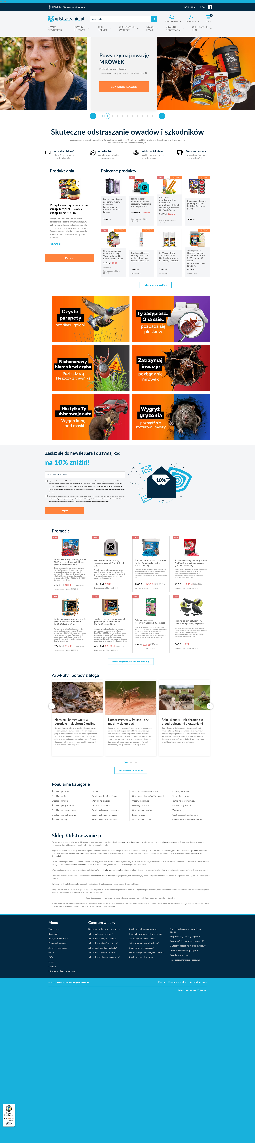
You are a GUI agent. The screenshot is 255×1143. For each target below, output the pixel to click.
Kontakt (52, 966)
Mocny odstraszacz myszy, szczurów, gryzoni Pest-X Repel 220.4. (109, 563)
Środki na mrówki (60, 800)
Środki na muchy (59, 819)
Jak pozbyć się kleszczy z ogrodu (185, 936)
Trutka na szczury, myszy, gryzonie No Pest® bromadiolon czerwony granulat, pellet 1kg (191, 563)
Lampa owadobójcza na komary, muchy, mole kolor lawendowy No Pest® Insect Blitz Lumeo (112, 206)
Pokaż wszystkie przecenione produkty (130, 661)
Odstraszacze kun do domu (185, 814)
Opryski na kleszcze (101, 800)
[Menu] (13, 1105)
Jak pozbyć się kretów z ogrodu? (103, 943)
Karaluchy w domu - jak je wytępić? (145, 933)
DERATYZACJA (173, 28)
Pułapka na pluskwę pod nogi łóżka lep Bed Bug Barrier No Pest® (196, 205)
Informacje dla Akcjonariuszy (61, 971)
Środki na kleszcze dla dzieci (105, 819)
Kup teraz (69, 258)
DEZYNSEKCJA (55, 28)
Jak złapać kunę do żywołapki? (102, 947)
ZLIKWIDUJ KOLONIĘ (78, 87)
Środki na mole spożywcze (64, 810)
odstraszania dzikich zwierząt (103, 875)
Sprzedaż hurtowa (198, 982)
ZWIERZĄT (127, 28)
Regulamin (53, 933)
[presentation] (93, 116)
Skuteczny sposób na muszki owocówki (188, 945)
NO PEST (96, 791)
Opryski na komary (101, 805)
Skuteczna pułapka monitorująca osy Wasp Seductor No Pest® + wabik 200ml (113, 254)
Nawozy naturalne (180, 791)
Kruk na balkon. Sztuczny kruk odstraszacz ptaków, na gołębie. (190, 622)
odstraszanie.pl (66, 19)
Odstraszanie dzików (142, 819)
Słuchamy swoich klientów (74, 7)
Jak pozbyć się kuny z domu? (101, 952)
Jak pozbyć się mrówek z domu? (144, 943)
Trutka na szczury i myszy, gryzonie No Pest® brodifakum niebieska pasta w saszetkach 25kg (70, 562)
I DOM (150, 28)
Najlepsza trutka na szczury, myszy (104, 929)
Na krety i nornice (140, 805)
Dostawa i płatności (57, 943)
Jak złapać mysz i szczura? (100, 933)
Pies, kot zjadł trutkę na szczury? (185, 959)
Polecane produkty (177, 982)
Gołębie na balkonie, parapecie (184, 950)
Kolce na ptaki (138, 814)
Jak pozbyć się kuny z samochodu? (104, 957)
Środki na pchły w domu (63, 805)
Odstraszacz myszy (141, 800)
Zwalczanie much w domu (141, 957)
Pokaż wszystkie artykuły (131, 770)
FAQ (50, 957)
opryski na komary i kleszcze (82, 864)
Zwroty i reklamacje (57, 947)
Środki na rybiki (59, 796)
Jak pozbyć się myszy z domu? (102, 938)
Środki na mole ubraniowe (64, 814)
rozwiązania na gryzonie (137, 842)
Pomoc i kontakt (171, 21)
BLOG (202, 7)
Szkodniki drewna (180, 796)
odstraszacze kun (78, 853)
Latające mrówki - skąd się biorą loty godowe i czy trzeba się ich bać (184, 723)
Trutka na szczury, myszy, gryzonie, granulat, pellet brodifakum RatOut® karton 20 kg (110, 622)
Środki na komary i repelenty (105, 810)
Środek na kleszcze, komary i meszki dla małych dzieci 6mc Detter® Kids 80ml (140, 256)
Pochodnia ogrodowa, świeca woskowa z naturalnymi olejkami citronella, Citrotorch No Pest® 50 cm (169, 204)
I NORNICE (102, 28)
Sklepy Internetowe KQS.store (192, 990)
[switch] (9, 1123)
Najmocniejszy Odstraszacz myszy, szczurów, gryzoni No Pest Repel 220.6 (141, 202)
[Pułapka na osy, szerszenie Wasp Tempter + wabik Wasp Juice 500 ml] (70, 189)
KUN (200, 28)
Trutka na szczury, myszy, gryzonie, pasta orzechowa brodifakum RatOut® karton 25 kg (70, 622)
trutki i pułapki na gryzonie (187, 850)
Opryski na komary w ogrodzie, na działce (185, 930)
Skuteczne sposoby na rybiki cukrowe (146, 952)
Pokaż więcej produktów (155, 284)
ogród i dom (160, 870)
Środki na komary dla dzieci (104, 814)
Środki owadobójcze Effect (104, 796)
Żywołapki (177, 810)
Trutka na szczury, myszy (183, 800)
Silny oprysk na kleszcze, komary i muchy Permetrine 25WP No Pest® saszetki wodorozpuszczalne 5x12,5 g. (196, 258)
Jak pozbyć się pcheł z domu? (142, 938)
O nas (51, 961)
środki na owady (119, 842)
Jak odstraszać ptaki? (179, 955)
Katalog (161, 982)
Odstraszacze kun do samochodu (187, 819)
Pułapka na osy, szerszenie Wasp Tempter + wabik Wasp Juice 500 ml (69, 209)
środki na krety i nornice (113, 870)
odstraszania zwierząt (170, 842)
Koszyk (209, 18)
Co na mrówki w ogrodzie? (141, 947)
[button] (102, 116)
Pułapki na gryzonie (181, 805)
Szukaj (154, 19)
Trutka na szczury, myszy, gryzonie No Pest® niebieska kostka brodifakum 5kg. (150, 563)
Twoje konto (191, 21)
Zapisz (65, 510)
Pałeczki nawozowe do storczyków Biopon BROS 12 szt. (150, 621)
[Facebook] (210, 7)
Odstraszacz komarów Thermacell (148, 796)
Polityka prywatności (58, 938)
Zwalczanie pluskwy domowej (143, 929)
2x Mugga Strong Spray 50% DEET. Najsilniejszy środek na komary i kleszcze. (169, 256)
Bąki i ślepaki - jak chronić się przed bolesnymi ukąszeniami (75, 721)
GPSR (51, 952)
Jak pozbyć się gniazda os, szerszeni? (187, 941)
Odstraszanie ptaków (142, 810)
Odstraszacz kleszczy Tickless (146, 791)
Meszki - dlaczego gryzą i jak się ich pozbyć (130, 721)
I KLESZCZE (79, 28)
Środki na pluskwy (60, 791)
